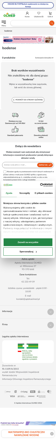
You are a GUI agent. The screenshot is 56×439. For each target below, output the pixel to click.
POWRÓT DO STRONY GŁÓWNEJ (29, 100)
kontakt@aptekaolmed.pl (28, 299)
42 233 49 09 (28, 282)
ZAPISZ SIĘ (43, 165)
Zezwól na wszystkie (28, 242)
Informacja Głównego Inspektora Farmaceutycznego (26, 379)
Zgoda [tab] (9, 193)
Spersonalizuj (26, 251)
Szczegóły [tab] (24, 193)
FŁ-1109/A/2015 (10, 369)
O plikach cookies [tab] (44, 193)
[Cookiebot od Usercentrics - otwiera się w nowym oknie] (40, 185)
